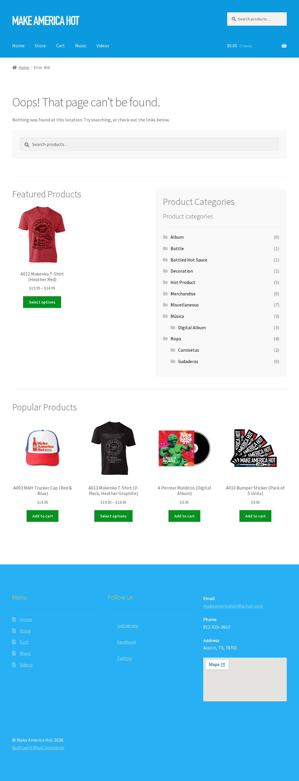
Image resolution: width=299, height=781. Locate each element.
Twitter (124, 658)
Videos (102, 45)
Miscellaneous (185, 305)
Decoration (182, 271)
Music (80, 45)
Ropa (176, 338)
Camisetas (188, 350)
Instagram (127, 625)
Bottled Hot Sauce (189, 260)
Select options (42, 302)
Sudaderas (188, 361)
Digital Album (192, 327)
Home (18, 45)
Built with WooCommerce (38, 747)
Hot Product (183, 282)
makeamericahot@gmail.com (233, 606)
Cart (60, 45)
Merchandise (183, 294)
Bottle (177, 248)
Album (177, 237)
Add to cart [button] (42, 516)
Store (40, 45)
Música (177, 316)
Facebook (126, 642)
